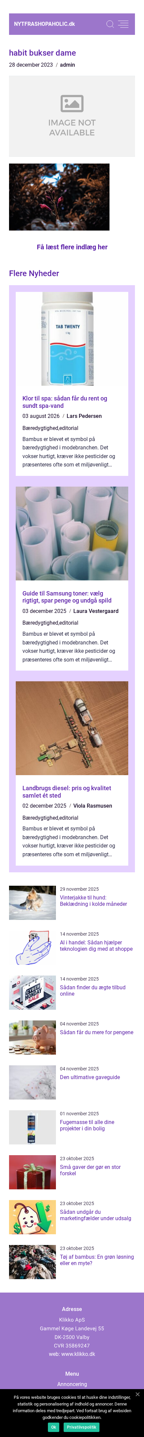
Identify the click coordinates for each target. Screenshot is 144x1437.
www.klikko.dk (78, 1354)
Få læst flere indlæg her (72, 247)
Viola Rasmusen (92, 806)
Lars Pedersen (84, 416)
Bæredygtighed (40, 428)
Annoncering (72, 1384)
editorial (68, 428)
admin (67, 65)
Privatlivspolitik (81, 1427)
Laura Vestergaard (96, 611)
